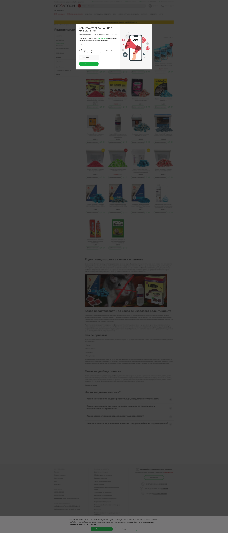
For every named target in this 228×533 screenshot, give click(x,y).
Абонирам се (88, 64)
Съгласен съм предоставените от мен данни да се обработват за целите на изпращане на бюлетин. (97, 51)
